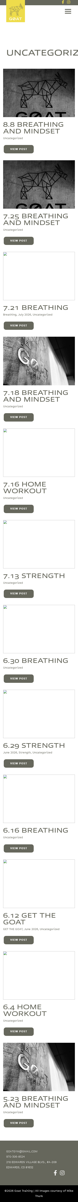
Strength (25, 752)
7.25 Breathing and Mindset (35, 218)
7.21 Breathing (35, 307)
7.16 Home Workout (25, 486)
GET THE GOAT (12, 929)
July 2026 (24, 314)
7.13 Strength (34, 575)
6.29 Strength (34, 745)
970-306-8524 (15, 1156)
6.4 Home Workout (25, 1009)
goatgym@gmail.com (21, 1151)
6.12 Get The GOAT (29, 918)
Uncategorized (13, 138)
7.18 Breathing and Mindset (35, 395)
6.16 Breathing (35, 829)
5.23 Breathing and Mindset (35, 1101)
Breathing (9, 314)
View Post (18, 149)
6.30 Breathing (35, 660)
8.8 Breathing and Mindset (33, 127)
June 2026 (10, 752)
